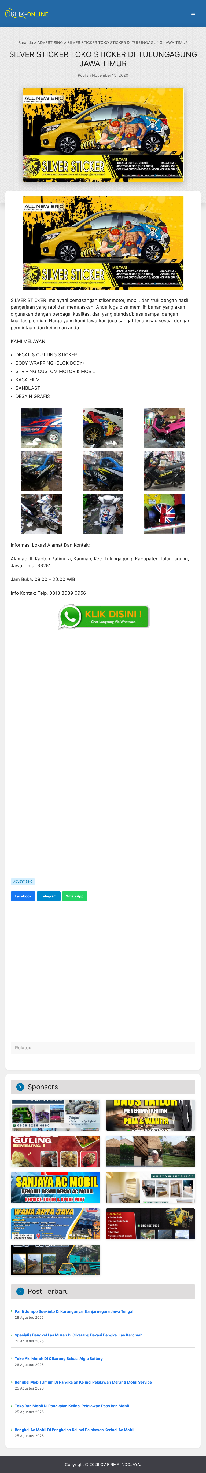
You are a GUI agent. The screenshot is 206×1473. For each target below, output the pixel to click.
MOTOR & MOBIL (77, 371)
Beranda (25, 42)
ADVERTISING (50, 42)
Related (23, 1047)
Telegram (49, 896)
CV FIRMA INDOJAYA (120, 1464)
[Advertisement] (103, 827)
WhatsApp (74, 896)
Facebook (23, 896)
